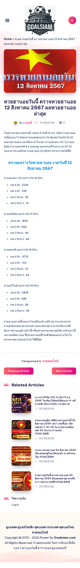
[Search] (72, 20)
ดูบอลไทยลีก (26, 527)
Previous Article (18, 370)
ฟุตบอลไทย (66, 527)
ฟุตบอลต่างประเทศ (46, 527)
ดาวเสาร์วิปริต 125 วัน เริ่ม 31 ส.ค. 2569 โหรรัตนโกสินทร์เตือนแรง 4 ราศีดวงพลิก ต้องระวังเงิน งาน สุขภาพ (55, 401)
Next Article (64, 370)
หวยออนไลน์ (50, 361)
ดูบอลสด (11, 527)
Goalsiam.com (65, 537)
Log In (15, 504)
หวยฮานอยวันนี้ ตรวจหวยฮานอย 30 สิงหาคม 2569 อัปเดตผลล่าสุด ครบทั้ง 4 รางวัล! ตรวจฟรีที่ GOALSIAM (55, 478)
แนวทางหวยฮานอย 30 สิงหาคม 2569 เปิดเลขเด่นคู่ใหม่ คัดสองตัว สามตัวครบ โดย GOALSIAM (55, 453)
